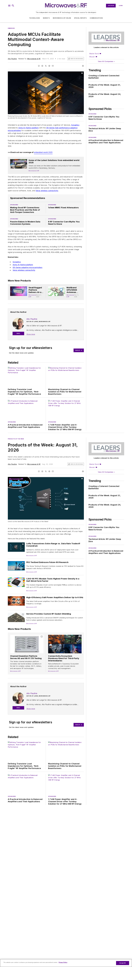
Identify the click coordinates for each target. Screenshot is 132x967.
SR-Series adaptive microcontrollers (27, 267)
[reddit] (49, 66)
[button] (9, 5)
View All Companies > (106, 61)
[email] (53, 66)
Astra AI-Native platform (28, 128)
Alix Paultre (12, 59)
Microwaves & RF (34, 59)
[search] (12, 5)
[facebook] (39, 66)
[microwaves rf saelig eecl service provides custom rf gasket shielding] (16, 617)
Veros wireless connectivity (47, 191)
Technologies (34, 18)
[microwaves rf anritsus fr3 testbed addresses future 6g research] (16, 565)
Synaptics (75, 125)
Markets (46, 18)
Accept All (122, 963)
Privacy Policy (63, 962)
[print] (83, 66)
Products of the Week (16, 439)
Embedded (11, 28)
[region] (66, 963)
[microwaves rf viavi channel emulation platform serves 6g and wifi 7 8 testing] (26, 644)
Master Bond (94, 54)
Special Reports (80, 18)
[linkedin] (42, 66)
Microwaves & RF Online (62, 18)
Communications (96, 18)
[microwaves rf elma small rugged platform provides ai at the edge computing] (18, 291)
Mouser (92, 57)
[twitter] (46, 66)
